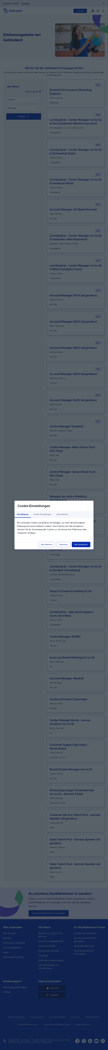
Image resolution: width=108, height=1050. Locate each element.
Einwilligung (22, 514)
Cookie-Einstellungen (42, 514)
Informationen (62, 514)
